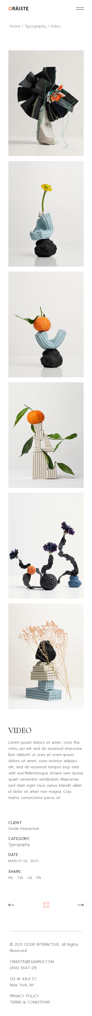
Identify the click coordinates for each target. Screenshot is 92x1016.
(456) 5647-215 (23, 968)
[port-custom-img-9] (46, 324)
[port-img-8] (46, 656)
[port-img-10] (46, 546)
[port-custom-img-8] (46, 103)
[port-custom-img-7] (46, 214)
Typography (19, 844)
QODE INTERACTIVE (41, 944)
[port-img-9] (46, 435)
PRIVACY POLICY (24, 996)
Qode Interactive (23, 828)
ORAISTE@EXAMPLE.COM (32, 961)
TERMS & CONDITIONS (30, 1002)
